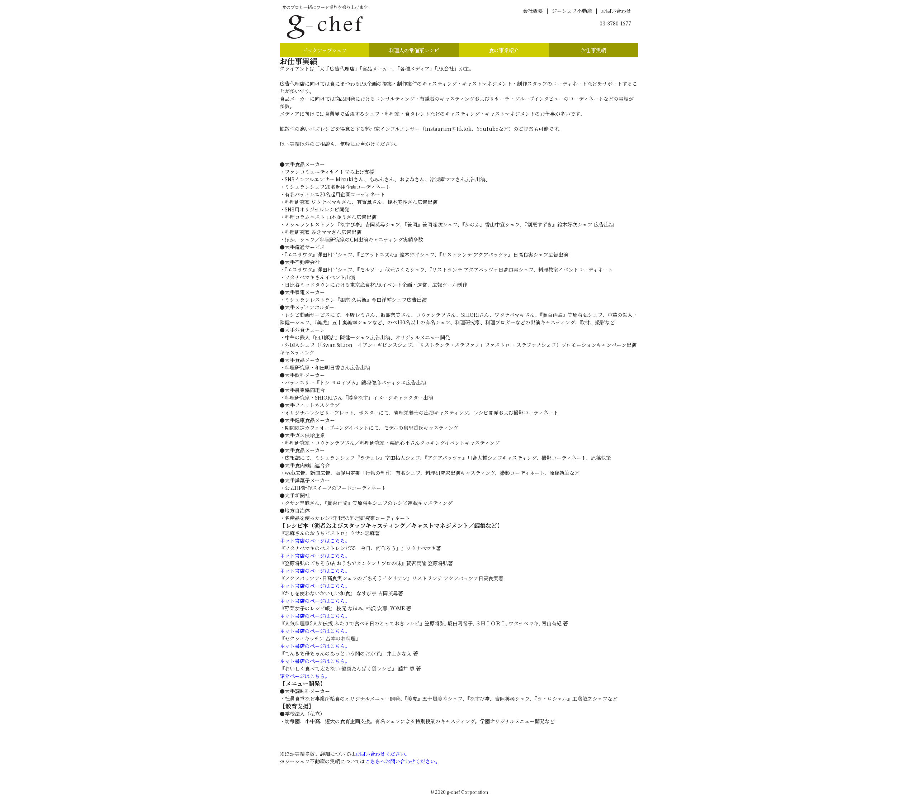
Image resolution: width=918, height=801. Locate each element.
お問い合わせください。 (382, 753)
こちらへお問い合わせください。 (402, 761)
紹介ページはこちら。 (305, 676)
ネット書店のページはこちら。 (315, 540)
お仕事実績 (593, 50)
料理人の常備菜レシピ (414, 50)
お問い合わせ (616, 10)
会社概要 (533, 10)
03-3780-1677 (615, 23)
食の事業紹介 (504, 50)
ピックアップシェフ (325, 50)
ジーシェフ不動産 (572, 10)
